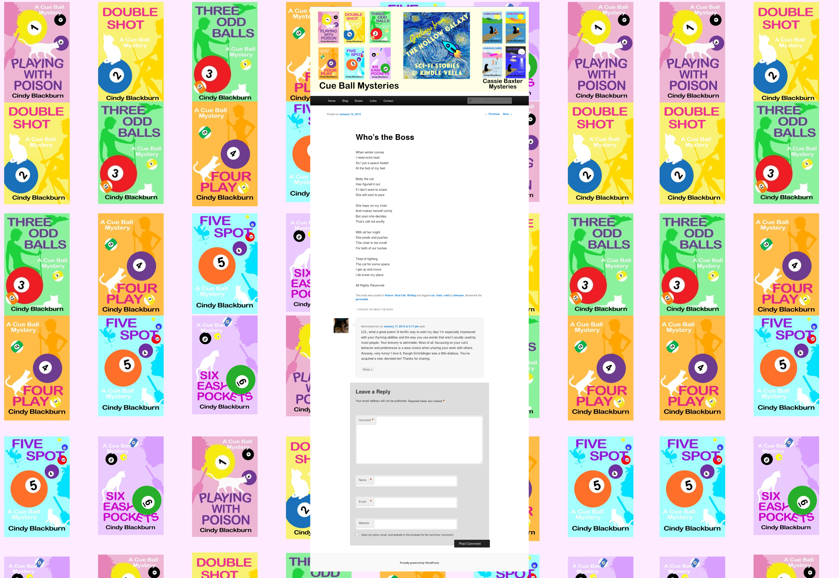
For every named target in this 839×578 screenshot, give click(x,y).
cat (433, 295)
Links (373, 101)
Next (507, 114)
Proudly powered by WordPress (419, 563)
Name (365, 479)
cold (446, 295)
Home (331, 101)
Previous (492, 114)
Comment (366, 420)
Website (364, 523)
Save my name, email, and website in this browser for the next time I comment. (407, 534)
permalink (362, 299)
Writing (411, 295)
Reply (368, 369)
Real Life (400, 295)
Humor (389, 295)
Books (359, 101)
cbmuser (458, 295)
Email (365, 501)
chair (439, 295)
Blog (345, 101)
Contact (388, 101)
